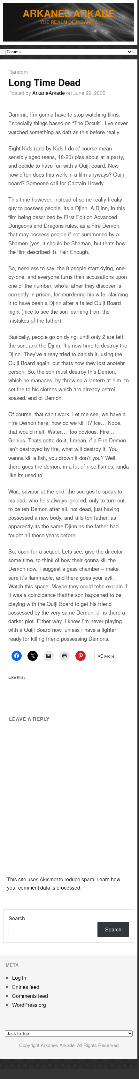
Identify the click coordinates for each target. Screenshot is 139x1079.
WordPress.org (29, 1004)
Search (17, 918)
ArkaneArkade (48, 92)
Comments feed (30, 995)
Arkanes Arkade (69, 13)
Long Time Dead (44, 82)
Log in (19, 977)
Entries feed (25, 987)
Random (18, 71)
